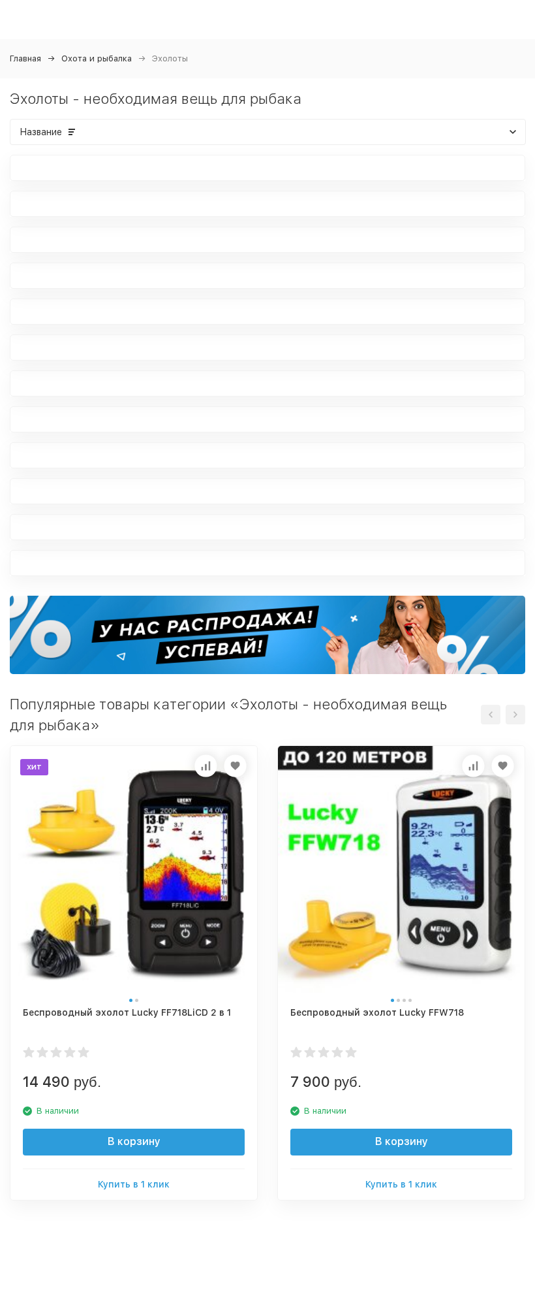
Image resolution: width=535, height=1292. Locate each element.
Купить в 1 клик (134, 1184)
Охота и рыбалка (96, 58)
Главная (25, 58)
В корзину (134, 1141)
